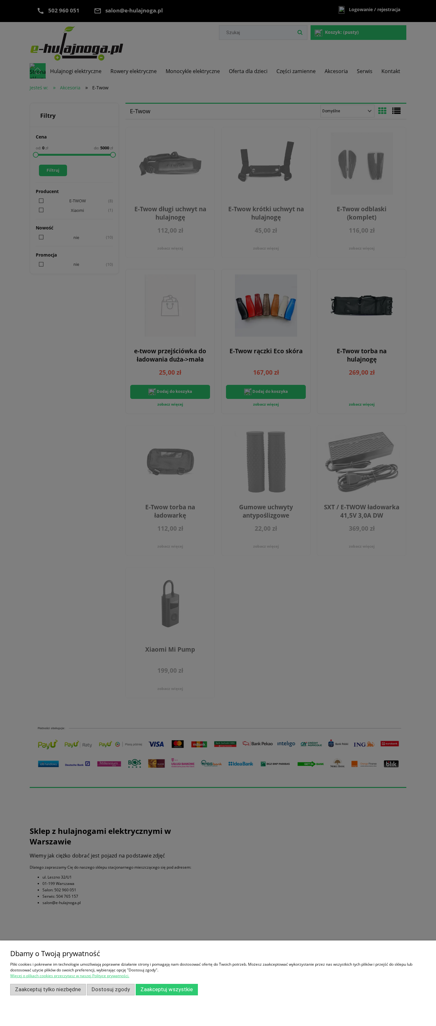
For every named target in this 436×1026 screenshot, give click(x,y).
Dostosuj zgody (111, 989)
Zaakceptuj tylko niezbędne (48, 989)
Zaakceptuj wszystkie (166, 989)
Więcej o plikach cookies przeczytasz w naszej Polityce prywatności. (69, 975)
